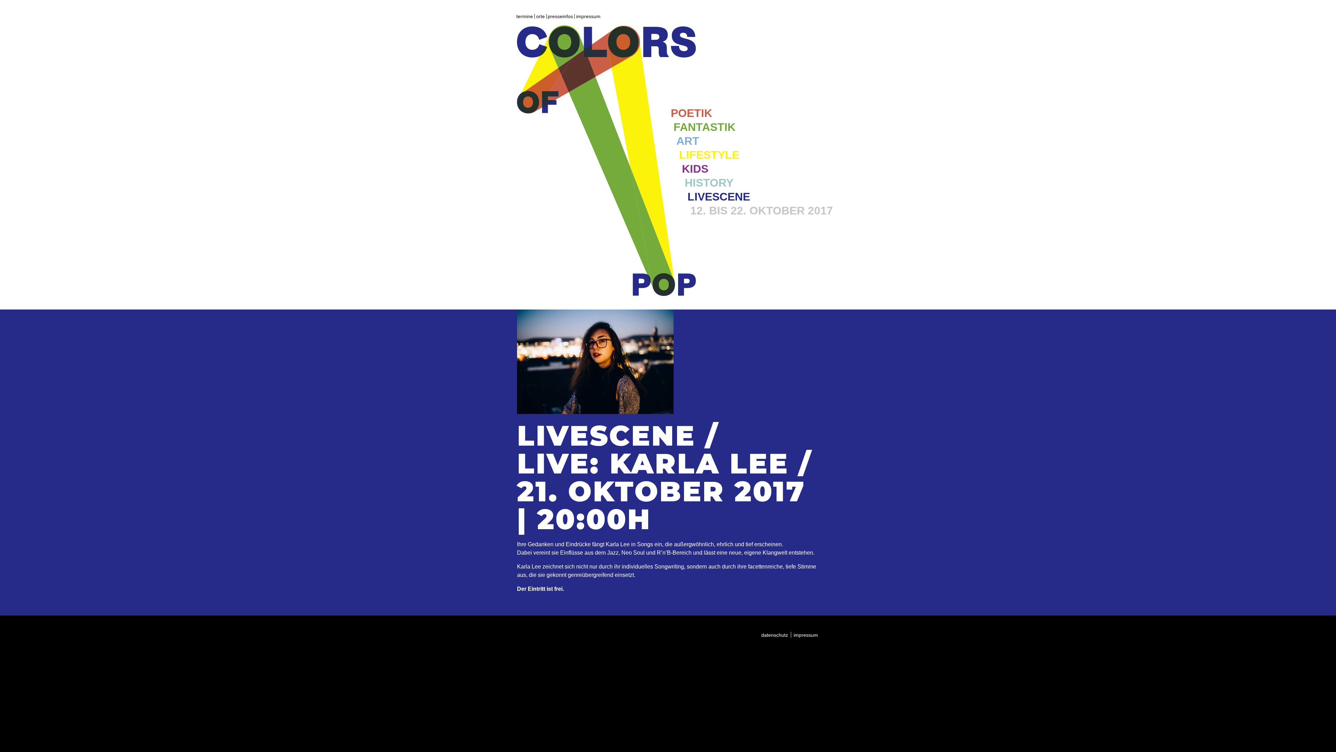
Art (687, 141)
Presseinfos (560, 16)
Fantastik (704, 127)
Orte (540, 16)
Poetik (691, 113)
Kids (695, 169)
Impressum (588, 16)
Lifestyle (709, 155)
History (709, 183)
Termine (524, 16)
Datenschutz (774, 635)
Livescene (718, 196)
